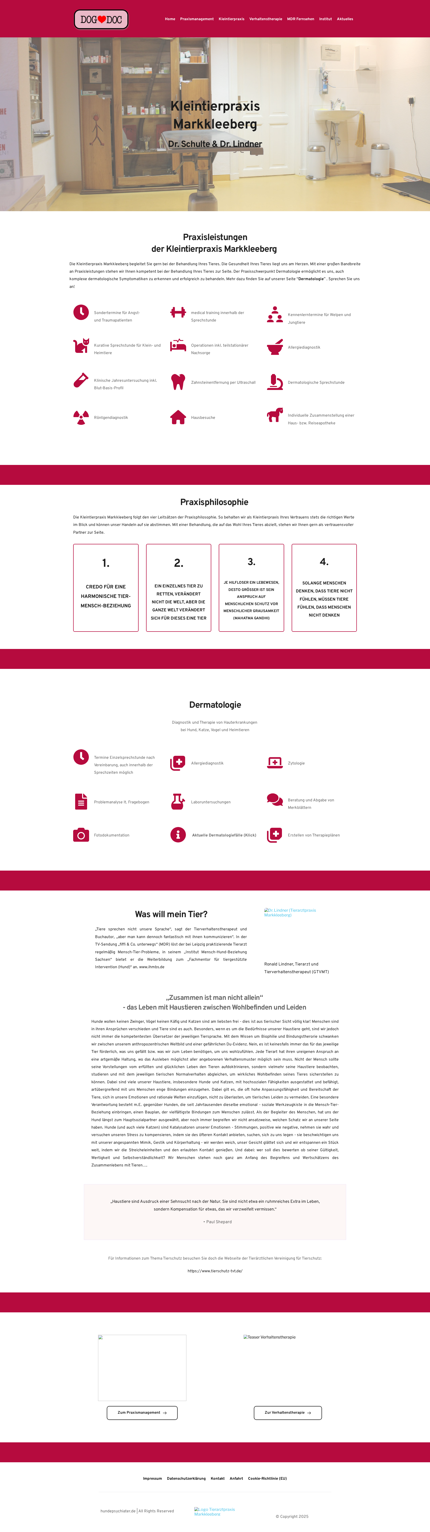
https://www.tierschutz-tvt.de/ (215, 1271)
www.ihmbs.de (151, 967)
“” (311, 279)
